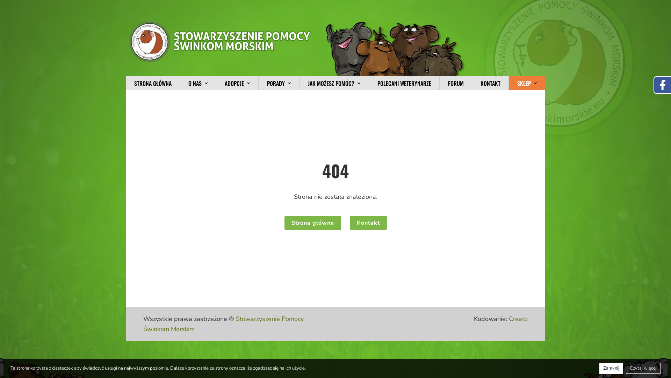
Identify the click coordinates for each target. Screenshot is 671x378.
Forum (456, 83)
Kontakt (490, 83)
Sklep (524, 83)
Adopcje (234, 83)
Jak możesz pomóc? (331, 83)
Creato (518, 319)
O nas (195, 83)
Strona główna (153, 83)
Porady (276, 83)
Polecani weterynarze (404, 83)
